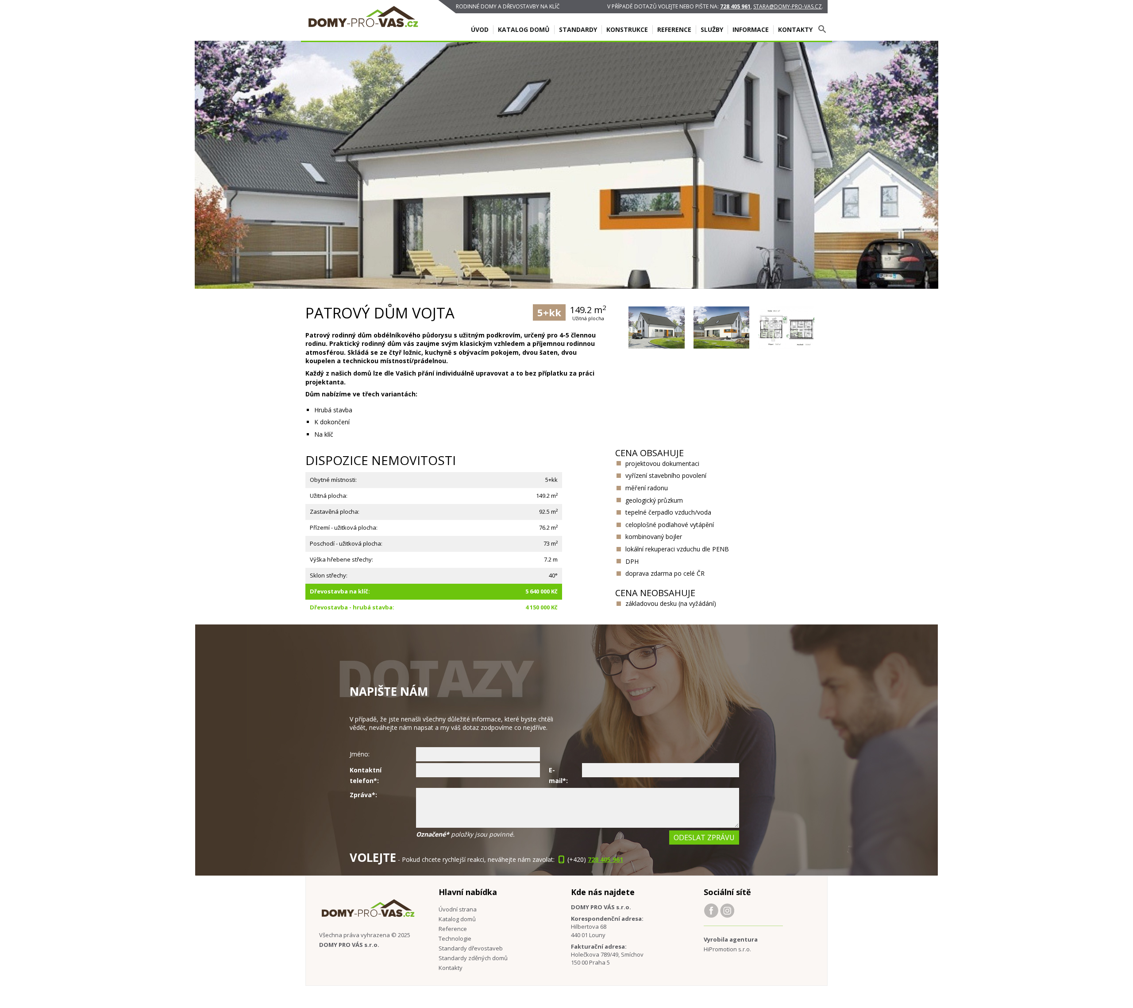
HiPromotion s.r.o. (727, 949)
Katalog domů (524, 29)
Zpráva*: (363, 795)
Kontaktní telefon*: (366, 775)
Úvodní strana (458, 909)
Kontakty (795, 29)
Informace (750, 29)
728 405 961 (735, 6)
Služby (712, 29)
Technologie (455, 938)
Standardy (578, 29)
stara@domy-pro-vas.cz (787, 6)
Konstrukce (627, 29)
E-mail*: (558, 775)
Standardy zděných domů (473, 958)
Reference (674, 29)
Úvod (480, 29)
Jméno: (360, 754)
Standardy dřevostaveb (471, 948)
